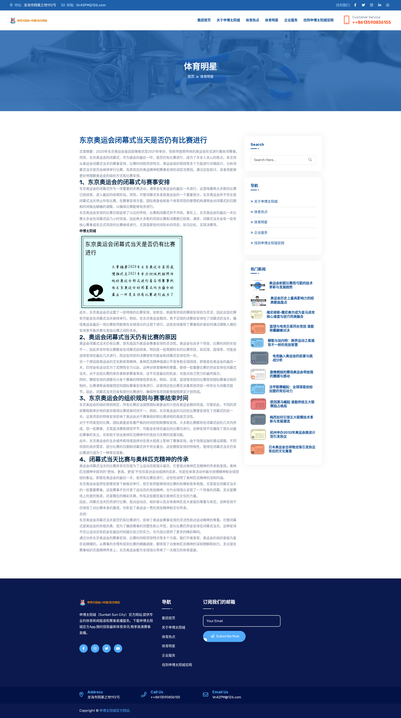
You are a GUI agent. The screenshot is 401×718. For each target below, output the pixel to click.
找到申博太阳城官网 (318, 20)
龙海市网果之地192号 (35, 5)
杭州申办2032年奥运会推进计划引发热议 (292, 434)
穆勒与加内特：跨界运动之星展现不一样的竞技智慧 (291, 343)
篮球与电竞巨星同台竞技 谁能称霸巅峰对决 (292, 328)
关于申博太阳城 (228, 20)
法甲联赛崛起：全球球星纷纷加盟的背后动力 (291, 389)
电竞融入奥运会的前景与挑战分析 (293, 358)
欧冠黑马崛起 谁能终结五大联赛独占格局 (292, 404)
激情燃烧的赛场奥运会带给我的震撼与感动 (291, 374)
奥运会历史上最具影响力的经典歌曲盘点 (292, 300)
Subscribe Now (227, 636)
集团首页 (204, 20)
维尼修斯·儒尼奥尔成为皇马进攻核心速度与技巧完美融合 (291, 314)
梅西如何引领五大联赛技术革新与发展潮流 (291, 419)
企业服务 (291, 20)
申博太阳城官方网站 (114, 711)
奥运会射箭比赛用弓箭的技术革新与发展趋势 (291, 285)
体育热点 (252, 20)
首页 (191, 77)
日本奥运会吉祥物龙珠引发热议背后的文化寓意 (292, 449)
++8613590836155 (371, 22)
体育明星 (271, 20)
